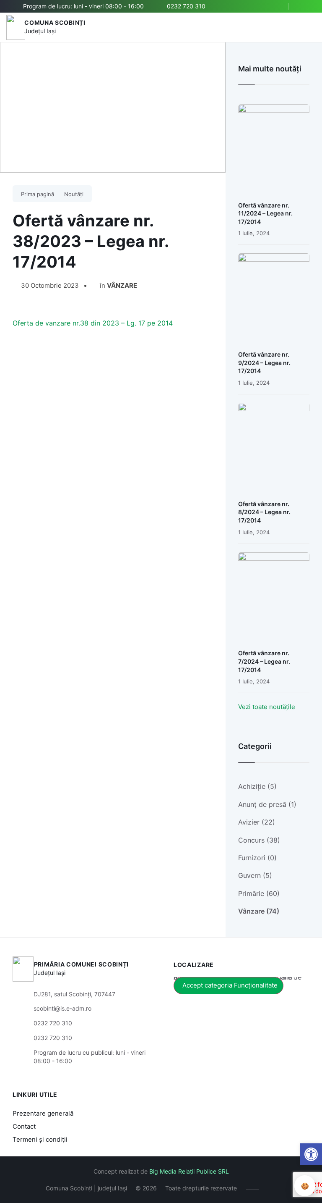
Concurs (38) (259, 840)
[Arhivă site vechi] (304, 6)
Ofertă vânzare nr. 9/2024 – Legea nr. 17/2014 (264, 362)
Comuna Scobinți (55, 22)
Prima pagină (37, 194)
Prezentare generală (43, 1113)
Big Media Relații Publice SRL (189, 1171)
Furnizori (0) (257, 858)
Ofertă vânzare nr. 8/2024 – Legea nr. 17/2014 (264, 512)
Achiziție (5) (257, 786)
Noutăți (73, 194)
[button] (286, 27)
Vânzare (122, 285)
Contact (24, 1126)
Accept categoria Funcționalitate (230, 985)
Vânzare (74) (258, 911)
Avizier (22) (256, 822)
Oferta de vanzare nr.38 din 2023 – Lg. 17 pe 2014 (93, 323)
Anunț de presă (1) (267, 804)
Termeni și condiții (40, 1139)
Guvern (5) (255, 875)
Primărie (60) (259, 893)
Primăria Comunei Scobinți (81, 964)
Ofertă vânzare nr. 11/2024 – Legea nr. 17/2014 (265, 213)
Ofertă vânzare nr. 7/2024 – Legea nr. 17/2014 (264, 661)
